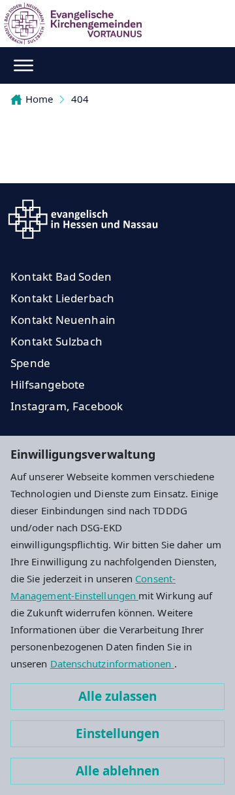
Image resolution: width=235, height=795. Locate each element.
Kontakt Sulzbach (56, 341)
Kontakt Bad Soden (61, 276)
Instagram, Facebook (66, 406)
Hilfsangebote (47, 384)
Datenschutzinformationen (112, 663)
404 (80, 98)
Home (39, 98)
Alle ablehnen (117, 770)
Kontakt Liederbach (62, 298)
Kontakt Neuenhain (63, 319)
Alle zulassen (117, 696)
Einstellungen (117, 733)
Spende (30, 362)
